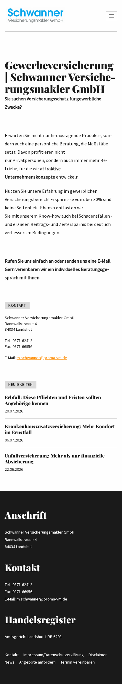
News (10, 662)
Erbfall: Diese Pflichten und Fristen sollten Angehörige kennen (53, 400)
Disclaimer (98, 654)
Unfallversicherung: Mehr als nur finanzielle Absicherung (55, 458)
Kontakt (12, 654)
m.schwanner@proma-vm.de (42, 357)
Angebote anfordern (37, 662)
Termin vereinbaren (77, 662)
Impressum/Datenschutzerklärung (53, 654)
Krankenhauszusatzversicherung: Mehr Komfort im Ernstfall (60, 429)
